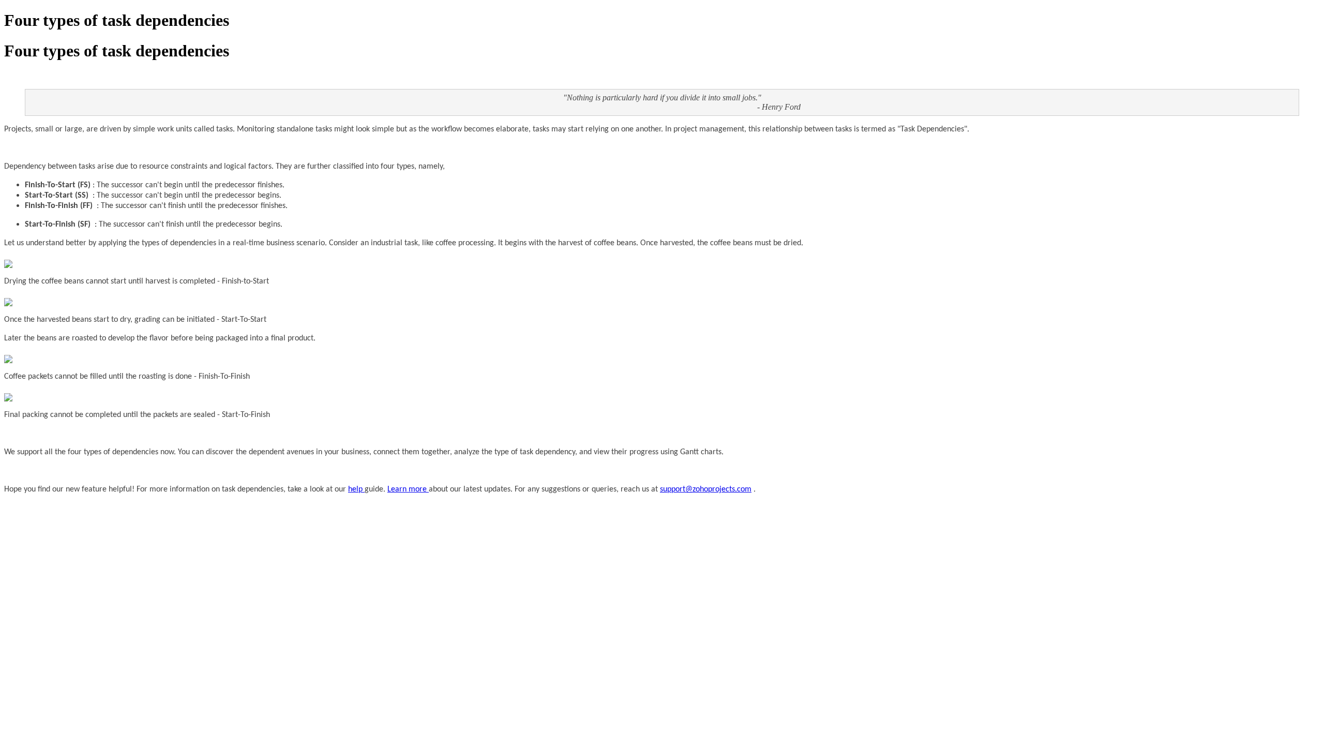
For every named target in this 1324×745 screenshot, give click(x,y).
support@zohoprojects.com (705, 489)
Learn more (408, 489)
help (356, 489)
